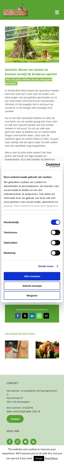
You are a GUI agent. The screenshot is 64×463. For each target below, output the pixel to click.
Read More (51, 458)
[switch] (55, 232)
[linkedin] (33, 442)
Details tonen (45, 266)
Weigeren (32, 295)
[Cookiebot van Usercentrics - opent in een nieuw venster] (46, 165)
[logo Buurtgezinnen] (15, 4)
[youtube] (25, 442)
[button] (7, 349)
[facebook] (10, 442)
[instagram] (17, 442)
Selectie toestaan (32, 285)
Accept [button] (39, 458)
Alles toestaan (32, 276)
